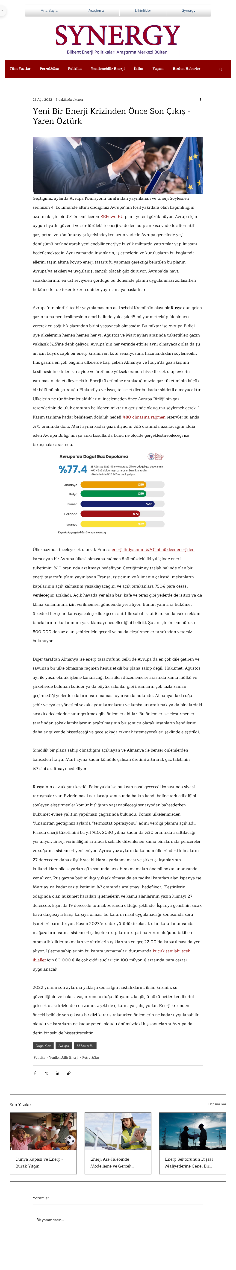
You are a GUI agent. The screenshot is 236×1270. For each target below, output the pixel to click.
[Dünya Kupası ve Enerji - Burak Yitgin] (43, 1131)
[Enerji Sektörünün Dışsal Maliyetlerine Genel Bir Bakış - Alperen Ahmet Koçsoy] (192, 1131)
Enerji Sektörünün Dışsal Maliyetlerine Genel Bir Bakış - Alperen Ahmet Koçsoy (189, 1163)
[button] (220, 69)
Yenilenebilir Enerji (108, 69)
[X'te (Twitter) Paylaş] (46, 1073)
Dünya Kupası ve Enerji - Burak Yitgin (39, 1163)
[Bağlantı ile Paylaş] (69, 1073)
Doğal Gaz (43, 1046)
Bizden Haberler (186, 69)
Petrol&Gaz (49, 69)
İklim (138, 69)
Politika (75, 69)
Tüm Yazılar (20, 69)
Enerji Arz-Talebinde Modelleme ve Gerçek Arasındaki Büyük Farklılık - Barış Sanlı (117, 1163)
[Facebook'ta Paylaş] (35, 1073)
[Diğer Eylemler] (200, 99)
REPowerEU (85, 1046)
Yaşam (158, 69)
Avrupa (64, 1046)
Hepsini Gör (217, 1104)
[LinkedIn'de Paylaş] (57, 1073)
